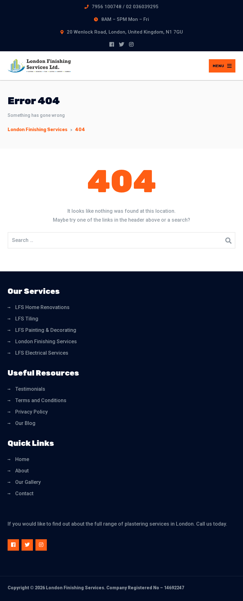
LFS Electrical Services (41, 353)
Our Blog (25, 423)
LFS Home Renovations (42, 307)
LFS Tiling (26, 319)
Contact (24, 493)
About (22, 471)
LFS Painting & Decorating (45, 330)
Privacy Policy (31, 412)
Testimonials (30, 389)
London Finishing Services (46, 341)
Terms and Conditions (40, 400)
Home (22, 459)
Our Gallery (28, 482)
